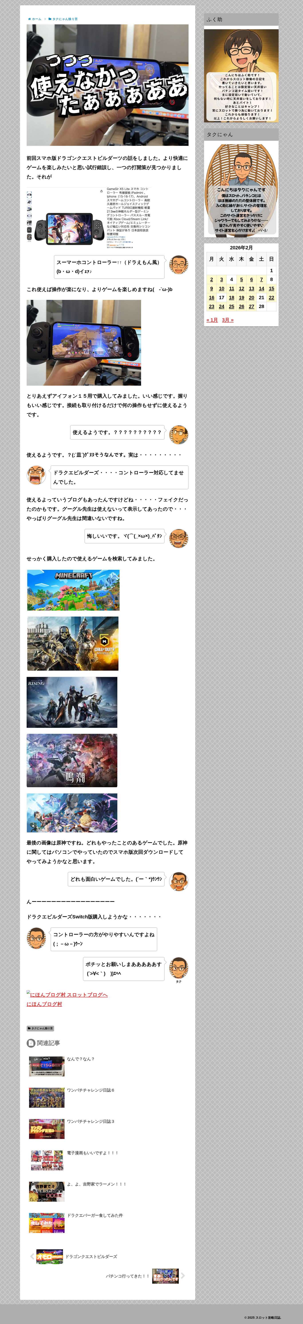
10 (221, 288)
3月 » (228, 320)
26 (241, 306)
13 (251, 288)
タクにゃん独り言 (42, 1028)
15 (271, 288)
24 (221, 306)
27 (251, 306)
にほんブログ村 (44, 1004)
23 (211, 306)
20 (251, 297)
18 (231, 297)
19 (241, 297)
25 (231, 306)
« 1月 (212, 320)
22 (271, 297)
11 (231, 288)
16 (211, 297)
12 (241, 288)
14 (261, 288)
